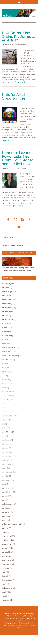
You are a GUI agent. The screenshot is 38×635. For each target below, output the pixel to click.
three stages (6, 580)
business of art (7, 320)
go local (4, 428)
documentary (6, 380)
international (6, 444)
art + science (6, 296)
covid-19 (5, 340)
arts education (7, 312)
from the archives (8, 416)
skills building (7, 552)
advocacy (5, 288)
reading (4, 532)
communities (6, 332)
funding (4, 420)
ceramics (5, 328)
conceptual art (7, 336)
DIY (3, 376)
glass (4, 424)
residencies (6, 540)
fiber (3, 404)
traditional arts (7, 588)
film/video (5, 412)
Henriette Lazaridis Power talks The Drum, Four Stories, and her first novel (18, 158)
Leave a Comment (20, 44)
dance (4, 368)
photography (6, 512)
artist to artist (6, 300)
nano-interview (7, 472)
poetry (4, 520)
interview (5, 448)
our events (5, 488)
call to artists (6, 324)
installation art (7, 440)
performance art (7, 504)
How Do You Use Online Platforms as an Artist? (18, 36)
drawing (4, 384)
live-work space (7, 456)
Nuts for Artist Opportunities (13, 96)
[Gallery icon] (17, 265)
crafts (4, 344)
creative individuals (9, 348)
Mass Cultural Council (26, 623)
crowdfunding (7, 360)
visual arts (5, 600)
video (4, 596)
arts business (7, 308)
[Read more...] (20, 82)
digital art (5, 372)
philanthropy (6, 508)
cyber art (5, 364)
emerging (5, 388)
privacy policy (7, 625)
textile (4, 572)
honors (4, 436)
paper (4, 500)
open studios (6, 480)
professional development (11, 524)
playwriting (6, 516)
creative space (7, 352)
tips (3, 584)
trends (4, 592)
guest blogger (7, 432)
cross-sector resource (10, 356)
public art (5, 528)
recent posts (6, 536)
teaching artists (7, 564)
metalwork (5, 460)
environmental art (8, 392)
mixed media (6, 464)
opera (4, 484)
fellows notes (7, 396)
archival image (7, 292)
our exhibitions (7, 492)
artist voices (6, 304)
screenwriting (7, 544)
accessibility (6, 284)
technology (6, 568)
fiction (4, 408)
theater (4, 576)
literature (5, 452)
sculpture (5, 548)
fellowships (6, 400)
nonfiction (5, 476)
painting (4, 496)
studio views (6, 560)
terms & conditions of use (21, 625)
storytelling (6, 556)
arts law (4, 316)
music (4, 468)
